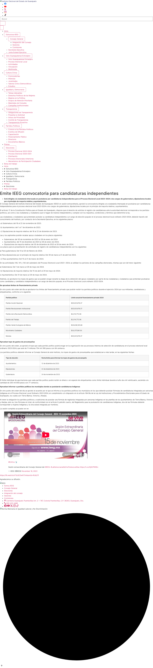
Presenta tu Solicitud (16, 115)
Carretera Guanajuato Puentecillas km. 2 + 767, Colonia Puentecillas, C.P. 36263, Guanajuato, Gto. (45, 501)
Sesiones (15, 45)
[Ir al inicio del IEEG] (18, 1)
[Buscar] (2, 23)
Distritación (12, 156)
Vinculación (12, 67)
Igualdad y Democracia (15, 90)
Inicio (6, 31)
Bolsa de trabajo (10, 164)
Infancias (11, 79)
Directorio (12, 139)
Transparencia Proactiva (17, 122)
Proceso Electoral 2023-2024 (20, 151)
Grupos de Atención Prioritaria (20, 100)
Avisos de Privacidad (16, 117)
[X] (5, 10)
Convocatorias (14, 76)
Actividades (13, 64)
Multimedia (12, 69)
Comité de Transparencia (18, 120)
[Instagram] (5, 12)
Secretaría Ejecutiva (16, 50)
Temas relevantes (15, 93)
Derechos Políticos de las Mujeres (21, 95)
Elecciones (10, 148)
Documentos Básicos (16, 142)
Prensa (6, 144)
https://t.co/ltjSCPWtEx (89, 467)
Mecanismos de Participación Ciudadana (24, 161)
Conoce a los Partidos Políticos (20, 129)
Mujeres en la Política (16, 98)
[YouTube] (5, 7)
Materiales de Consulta (17, 103)
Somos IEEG (9, 486)
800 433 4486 (12, 503)
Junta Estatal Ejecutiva (17, 52)
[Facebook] (5, 4)
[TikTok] (5, 15)
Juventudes (12, 81)
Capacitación (13, 134)
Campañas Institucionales (18, 106)
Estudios (11, 86)
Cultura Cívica (11, 73)
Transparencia (11, 109)
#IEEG (47, 467)
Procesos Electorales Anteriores (21, 159)
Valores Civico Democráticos (19, 84)
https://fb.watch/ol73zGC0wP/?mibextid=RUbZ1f (19, 475)
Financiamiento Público (17, 137)
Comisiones (17, 47)
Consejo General (10, 488)
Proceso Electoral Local (17, 62)
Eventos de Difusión (16, 132)
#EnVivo (11, 462)
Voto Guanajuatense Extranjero (18, 56)
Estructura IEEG (12, 34)
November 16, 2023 (29, 471)
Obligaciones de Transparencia (20, 112)
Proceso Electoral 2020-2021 (19, 154)
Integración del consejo (13, 493)
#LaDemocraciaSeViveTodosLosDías (65, 467)
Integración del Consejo (21, 42)
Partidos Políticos (13, 126)
